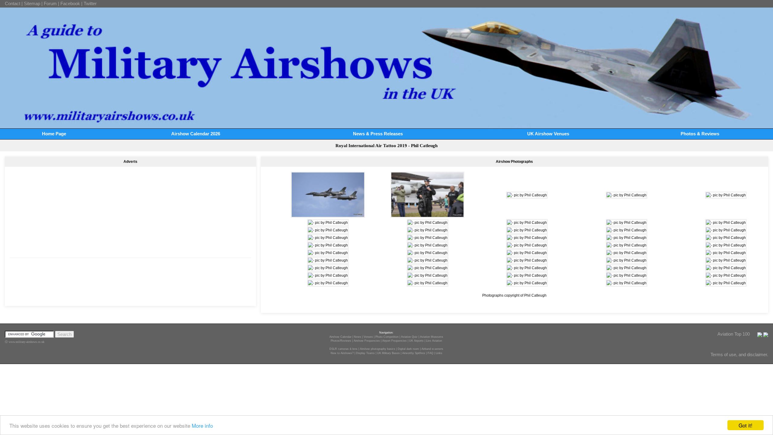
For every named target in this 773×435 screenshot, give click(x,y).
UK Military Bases (388, 353)
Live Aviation (434, 340)
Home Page (54, 133)
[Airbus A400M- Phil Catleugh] (527, 260)
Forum (50, 3)
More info (202, 425)
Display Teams (365, 353)
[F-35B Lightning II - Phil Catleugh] (726, 253)
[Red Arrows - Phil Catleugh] (328, 253)
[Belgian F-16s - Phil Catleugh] (328, 215)
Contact (12, 3)
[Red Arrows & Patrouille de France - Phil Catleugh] (427, 253)
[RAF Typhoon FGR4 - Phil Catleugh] (427, 283)
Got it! (745, 425)
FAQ (430, 353)
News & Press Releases (378, 133)
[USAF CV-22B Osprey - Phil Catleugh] (726, 195)
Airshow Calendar (340, 336)
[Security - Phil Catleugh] (427, 215)
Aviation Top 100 (733, 334)
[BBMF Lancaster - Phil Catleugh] (527, 283)
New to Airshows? (342, 353)
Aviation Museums (431, 336)
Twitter (90, 3)
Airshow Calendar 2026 (195, 133)
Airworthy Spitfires (413, 353)
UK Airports (416, 340)
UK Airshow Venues (548, 133)
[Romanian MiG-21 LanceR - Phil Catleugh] (726, 223)
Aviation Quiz (409, 336)
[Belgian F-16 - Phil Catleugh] (328, 238)
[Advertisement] (130, 208)
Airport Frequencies (394, 340)
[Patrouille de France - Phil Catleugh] (626, 238)
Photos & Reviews (700, 133)
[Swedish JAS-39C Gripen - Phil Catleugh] (427, 223)
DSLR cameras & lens (343, 348)
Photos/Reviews (341, 340)
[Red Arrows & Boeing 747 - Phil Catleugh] (527, 223)
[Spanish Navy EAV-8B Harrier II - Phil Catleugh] (328, 245)
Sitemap (32, 3)
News (357, 336)
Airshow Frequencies (367, 340)
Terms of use (723, 354)
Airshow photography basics (377, 348)
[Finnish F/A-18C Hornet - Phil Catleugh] (328, 268)
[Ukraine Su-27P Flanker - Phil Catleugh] (527, 268)
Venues (368, 336)
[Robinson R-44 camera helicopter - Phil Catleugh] (726, 230)
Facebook (70, 3)
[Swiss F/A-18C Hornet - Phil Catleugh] (527, 195)
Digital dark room (408, 348)
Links (439, 353)
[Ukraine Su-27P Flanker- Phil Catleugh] (427, 275)
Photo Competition (387, 336)
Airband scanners (432, 348)
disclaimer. (757, 354)
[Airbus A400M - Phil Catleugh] (427, 260)
